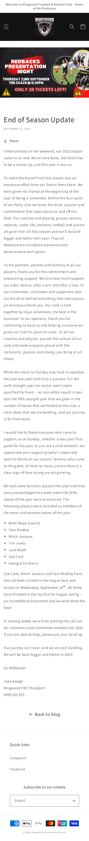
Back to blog (47, 714)
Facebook (17, 769)
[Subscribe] (73, 801)
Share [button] (14, 141)
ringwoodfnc (37, 832)
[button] (6, 26)
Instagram (18, 758)
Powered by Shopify (55, 832)
